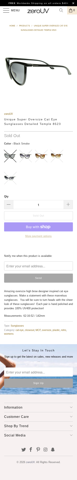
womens (9, 333)
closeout (29, 330)
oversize (46, 330)
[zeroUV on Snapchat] (53, 450)
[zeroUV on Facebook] (31, 450)
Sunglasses (17, 325)
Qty (6, 196)
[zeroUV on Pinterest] (38, 450)
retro (63, 330)
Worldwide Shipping (26, 3)
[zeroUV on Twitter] (24, 450)
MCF (38, 330)
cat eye (20, 330)
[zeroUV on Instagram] (46, 450)
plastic (56, 330)
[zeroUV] (38, 10)
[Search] (62, 10)
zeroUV (8, 113)
